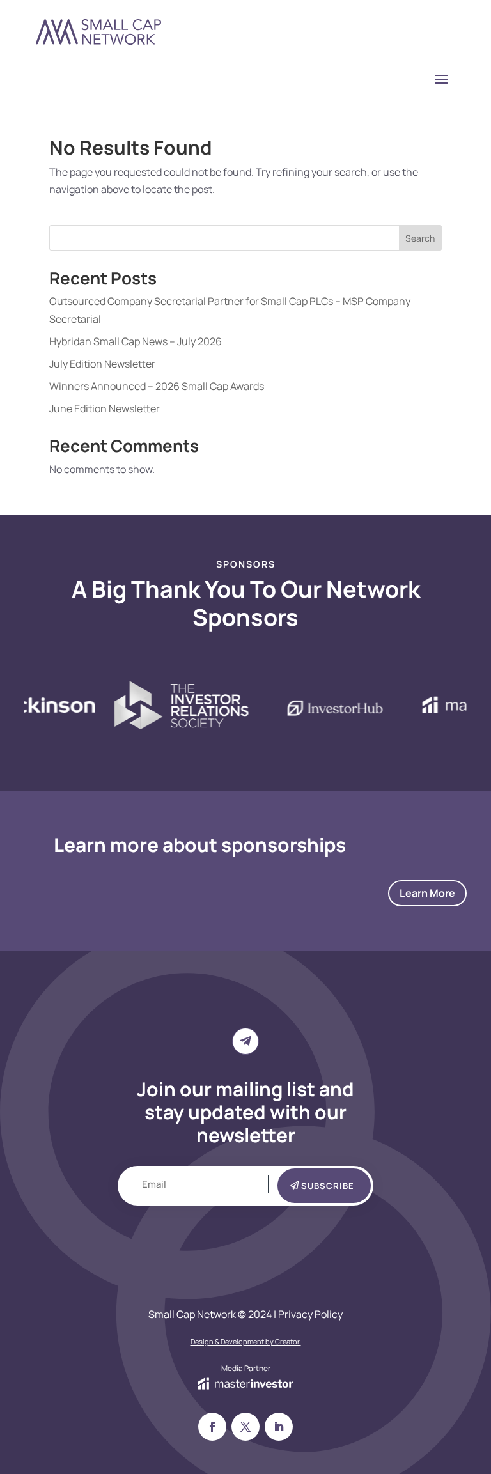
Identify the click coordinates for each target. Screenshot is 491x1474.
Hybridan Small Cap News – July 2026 (135, 341)
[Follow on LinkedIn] (279, 1427)
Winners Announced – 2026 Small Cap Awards (156, 386)
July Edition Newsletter (102, 364)
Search (420, 238)
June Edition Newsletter (104, 408)
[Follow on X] (245, 1427)
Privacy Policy (310, 1314)
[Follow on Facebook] (212, 1427)
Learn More (427, 893)
